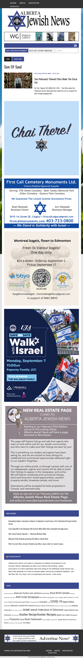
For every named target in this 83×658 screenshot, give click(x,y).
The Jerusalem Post (14, 556)
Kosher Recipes (46, 614)
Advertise (22, 3)
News (49, 73)
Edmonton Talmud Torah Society (62, 606)
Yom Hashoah (18, 623)
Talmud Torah (54, 619)
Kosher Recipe (28, 614)
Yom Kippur (26, 623)
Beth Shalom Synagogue (46, 597)
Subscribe (13, 3)
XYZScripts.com (51, 657)
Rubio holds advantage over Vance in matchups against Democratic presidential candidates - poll (41, 571)
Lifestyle (44, 73)
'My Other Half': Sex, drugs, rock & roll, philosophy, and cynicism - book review (34, 574)
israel (26, 609)
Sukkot (48, 619)
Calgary (56, 597)
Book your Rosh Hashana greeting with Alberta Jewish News (28, 539)
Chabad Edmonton (34, 602)
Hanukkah (75, 606)
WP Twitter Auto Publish (34, 657)
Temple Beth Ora (62, 620)
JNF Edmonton (15, 615)
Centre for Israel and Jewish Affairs (19, 602)
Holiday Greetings (34, 3)
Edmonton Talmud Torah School (44, 606)
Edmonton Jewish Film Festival (22, 606)
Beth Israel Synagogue (27, 597)
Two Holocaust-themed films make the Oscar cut (55, 80)
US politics (12, 623)
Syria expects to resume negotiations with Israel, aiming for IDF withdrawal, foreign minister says (41, 569)
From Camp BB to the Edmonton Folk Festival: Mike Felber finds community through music (38, 529)
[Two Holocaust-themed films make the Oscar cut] (18, 87)
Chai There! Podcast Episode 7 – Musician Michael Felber (27, 534)
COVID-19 (56, 601)
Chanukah (43, 602)
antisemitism (46, 593)
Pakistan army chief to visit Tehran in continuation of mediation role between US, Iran (37, 563)
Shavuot (44, 619)
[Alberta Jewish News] (41, 21)
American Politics (22, 593)
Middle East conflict (63, 615)
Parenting (6, 619)
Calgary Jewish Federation (66, 597)
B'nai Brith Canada (59, 593)
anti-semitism (35, 593)
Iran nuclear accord (17, 610)
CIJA (49, 602)
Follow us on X (14, 6)
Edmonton (7, 606)
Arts (36, 73)
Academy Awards (8, 593)
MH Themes (27, 651)
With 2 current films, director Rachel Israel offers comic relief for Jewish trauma (35, 544)
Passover (14, 619)
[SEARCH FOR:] (67, 50)
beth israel (13, 597)
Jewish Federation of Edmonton (46, 609)
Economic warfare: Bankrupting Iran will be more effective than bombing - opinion (35, 566)
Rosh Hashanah (33, 619)
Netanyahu (74, 615)
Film (39, 73)
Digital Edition (68, 602)
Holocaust (8, 610)
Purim (22, 619)
